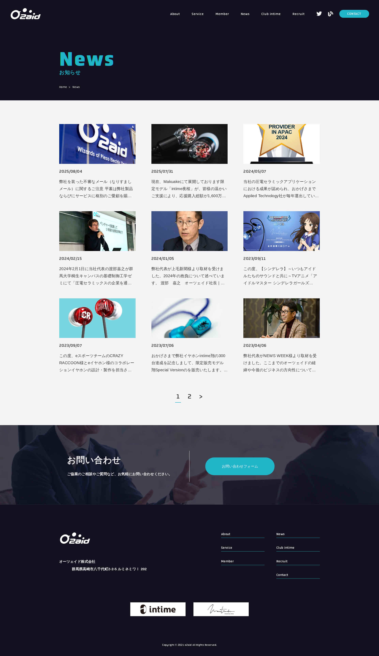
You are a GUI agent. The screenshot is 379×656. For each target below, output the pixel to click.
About (175, 14)
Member (222, 14)
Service (198, 14)
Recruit (299, 14)
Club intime (271, 14)
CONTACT (354, 14)
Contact (282, 575)
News (245, 14)
